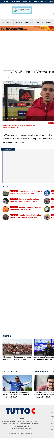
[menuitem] (3, 22)
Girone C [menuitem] (39, 22)
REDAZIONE (15, 1)
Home (6, 1)
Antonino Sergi (10, 127)
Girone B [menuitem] (29, 22)
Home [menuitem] (9, 22)
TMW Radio (26, 1)
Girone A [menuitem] (18, 22)
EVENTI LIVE (38, 1)
